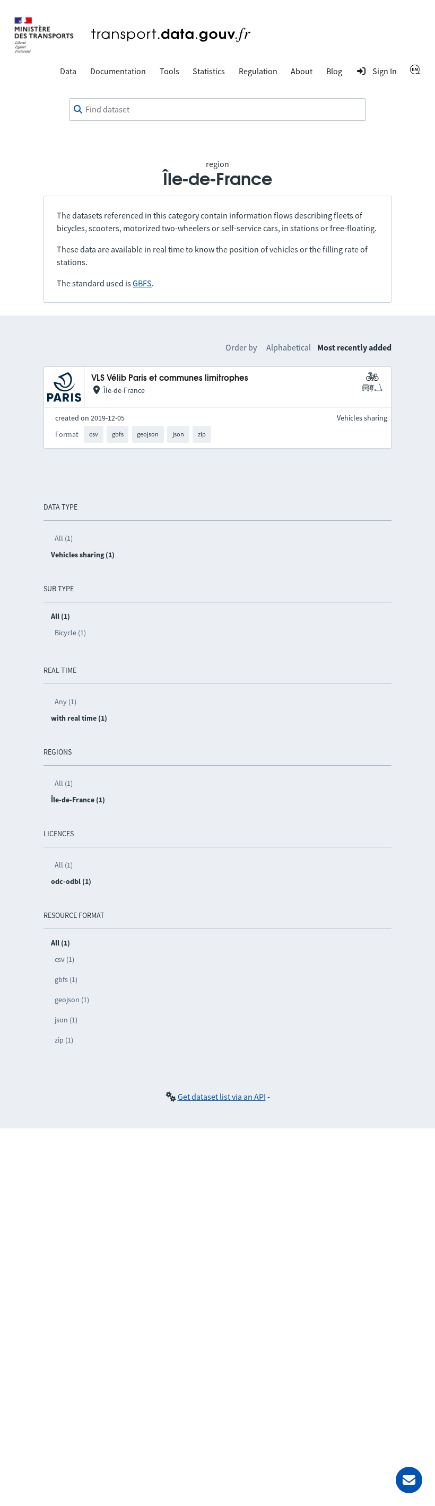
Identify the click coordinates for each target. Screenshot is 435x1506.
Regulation (258, 71)
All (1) (64, 538)
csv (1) (64, 959)
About (301, 71)
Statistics (209, 71)
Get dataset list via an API (222, 1096)
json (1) (66, 1020)
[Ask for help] (409, 1480)
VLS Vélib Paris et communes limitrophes (169, 378)
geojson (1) (72, 999)
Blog (334, 71)
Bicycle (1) (70, 632)
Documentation (118, 71)
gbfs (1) (66, 979)
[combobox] (217, 109)
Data (68, 71)
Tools (169, 71)
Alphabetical (288, 347)
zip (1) (64, 1040)
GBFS (142, 283)
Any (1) (65, 701)
